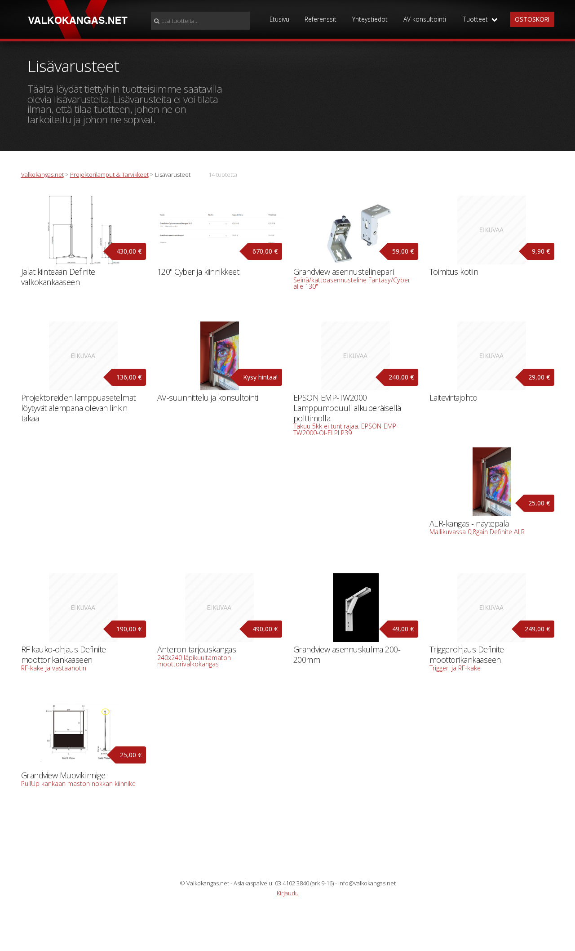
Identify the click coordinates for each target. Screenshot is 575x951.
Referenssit (320, 19)
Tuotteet (477, 19)
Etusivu (279, 19)
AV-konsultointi (424, 19)
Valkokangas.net (42, 174)
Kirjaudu (288, 893)
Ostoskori (532, 19)
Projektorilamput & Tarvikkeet (109, 174)
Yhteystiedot (370, 19)
